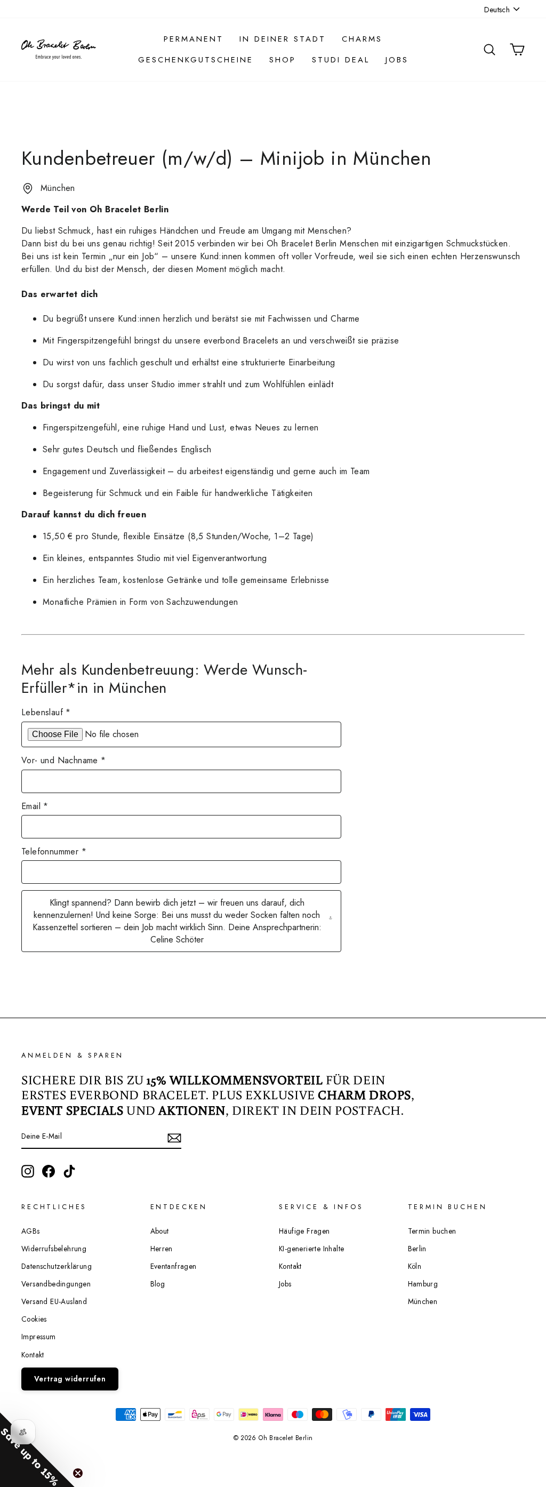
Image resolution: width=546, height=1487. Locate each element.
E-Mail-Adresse (113, 723)
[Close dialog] (472, 598)
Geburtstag (106, 773)
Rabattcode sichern (166, 859)
